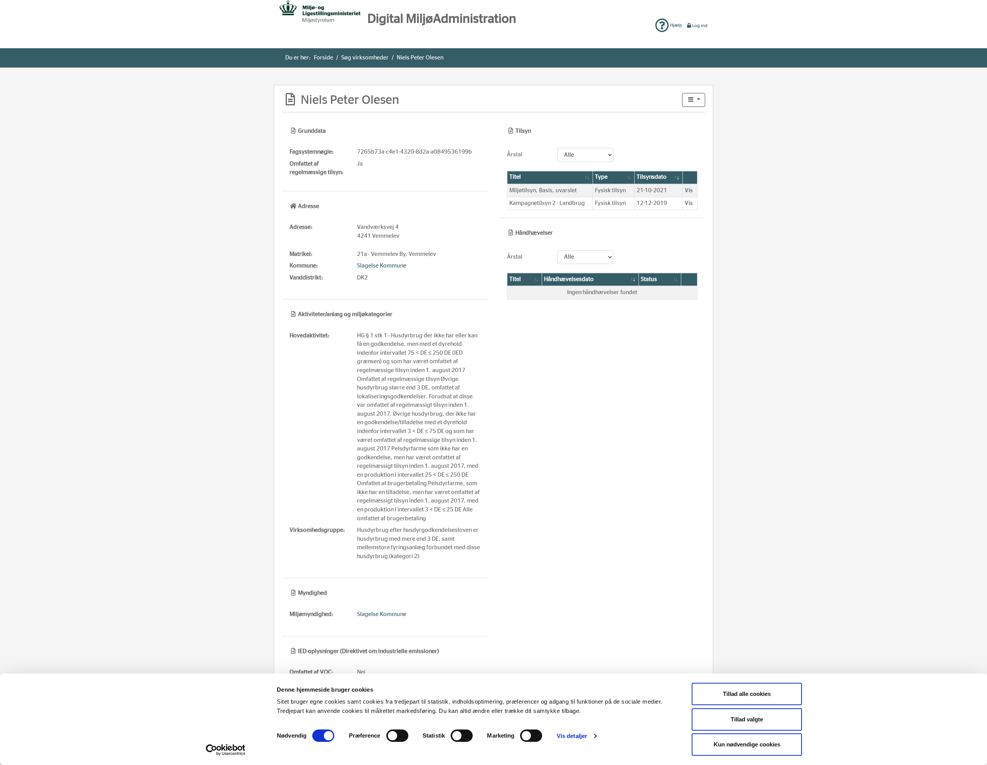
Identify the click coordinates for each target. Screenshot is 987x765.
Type (601, 177)
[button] (693, 100)
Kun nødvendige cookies (747, 744)
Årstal (514, 154)
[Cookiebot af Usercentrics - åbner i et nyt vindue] (225, 750)
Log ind (699, 25)
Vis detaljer (572, 736)
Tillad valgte (747, 719)
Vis (689, 190)
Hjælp (675, 25)
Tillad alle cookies (747, 694)
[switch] (397, 735)
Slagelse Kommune (381, 266)
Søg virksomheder (365, 58)
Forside (323, 58)
